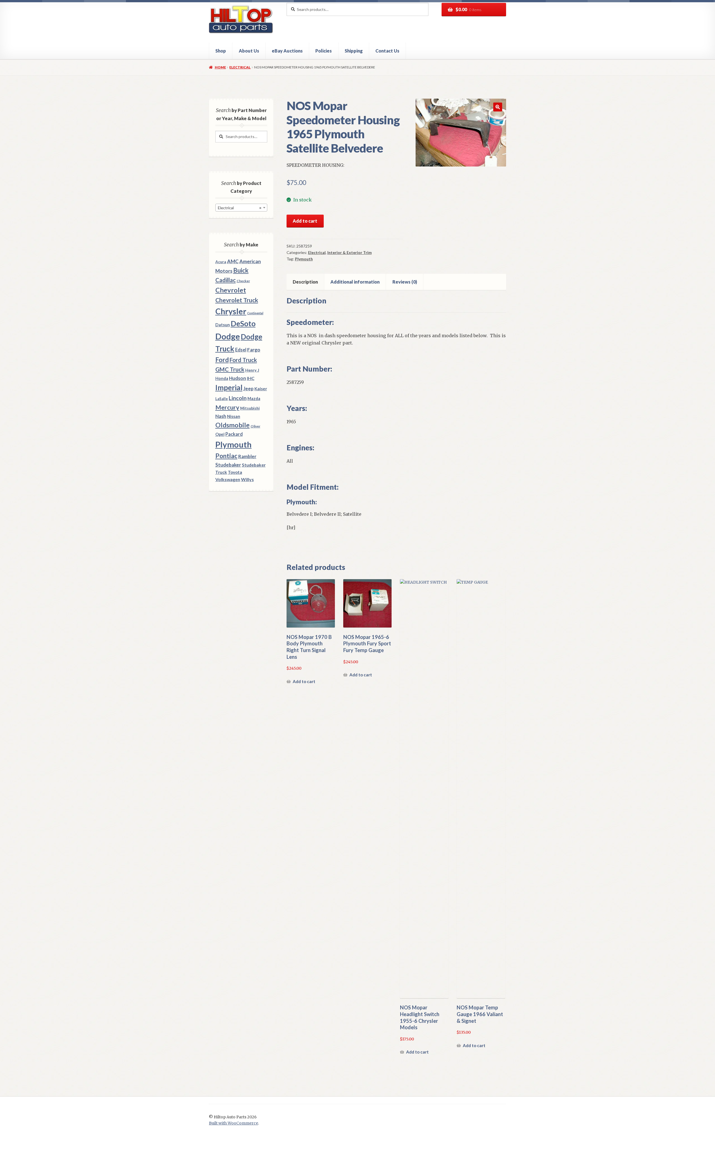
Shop (220, 50)
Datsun (222, 324)
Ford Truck (243, 359)
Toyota (235, 472)
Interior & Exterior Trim (349, 252)
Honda (221, 378)
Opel (220, 434)
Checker (243, 281)
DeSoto (243, 323)
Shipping (354, 50)
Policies (323, 50)
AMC (233, 261)
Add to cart (305, 221)
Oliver (255, 426)
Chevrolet (230, 290)
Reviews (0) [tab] (404, 281)
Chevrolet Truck (236, 300)
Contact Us (387, 50)
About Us (249, 50)
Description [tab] (305, 281)
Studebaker (228, 465)
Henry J (252, 370)
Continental (255, 313)
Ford (222, 359)
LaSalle (221, 398)
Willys (247, 479)
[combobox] (241, 207)
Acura (220, 262)
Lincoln (238, 398)
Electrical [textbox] (239, 207)
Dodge (227, 336)
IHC (250, 378)
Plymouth (304, 258)
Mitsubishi (250, 408)
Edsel (240, 349)
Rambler (247, 456)
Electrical (240, 67)
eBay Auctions (287, 50)
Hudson (237, 378)
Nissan (233, 416)
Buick (241, 270)
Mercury (227, 407)
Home (220, 67)
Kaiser (260, 388)
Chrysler (230, 311)
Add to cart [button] (304, 681)
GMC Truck (229, 369)
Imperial (228, 387)
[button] (497, 107)
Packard (234, 434)
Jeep (248, 388)
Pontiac (226, 456)
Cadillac (225, 280)
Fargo (253, 350)
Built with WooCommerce (233, 1123)
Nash (220, 416)
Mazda (253, 398)
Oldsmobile (232, 425)
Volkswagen (227, 479)
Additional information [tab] (355, 281)
